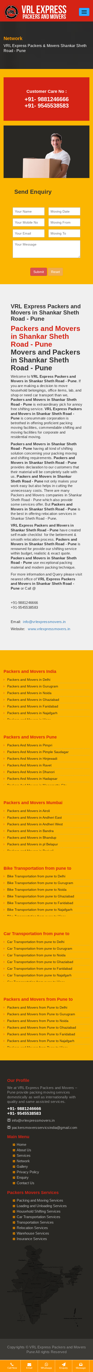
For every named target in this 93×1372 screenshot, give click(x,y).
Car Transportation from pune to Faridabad (39, 968)
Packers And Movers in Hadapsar (32, 778)
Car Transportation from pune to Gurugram (39, 948)
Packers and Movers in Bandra (30, 831)
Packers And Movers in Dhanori (31, 772)
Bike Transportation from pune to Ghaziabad (40, 896)
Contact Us (25, 1183)
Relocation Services (32, 1228)
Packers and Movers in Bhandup (31, 837)
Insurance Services (32, 1239)
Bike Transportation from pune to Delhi (36, 876)
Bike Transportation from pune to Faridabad (40, 903)
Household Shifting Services (39, 1211)
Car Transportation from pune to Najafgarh (39, 975)
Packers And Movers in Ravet (29, 765)
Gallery (22, 1166)
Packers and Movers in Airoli (28, 811)
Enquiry (23, 1177)
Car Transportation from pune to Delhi (35, 942)
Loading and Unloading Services (42, 1206)
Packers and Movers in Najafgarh (32, 713)
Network (23, 1161)
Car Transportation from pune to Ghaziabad (40, 962)
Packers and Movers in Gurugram (32, 686)
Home (21, 1144)
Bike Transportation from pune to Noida (37, 889)
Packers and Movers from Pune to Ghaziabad (41, 1027)
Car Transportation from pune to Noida (36, 955)
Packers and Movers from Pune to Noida (37, 1021)
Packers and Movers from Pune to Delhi (37, 1007)
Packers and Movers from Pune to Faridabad (41, 1034)
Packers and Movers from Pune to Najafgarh (40, 1041)
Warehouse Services (33, 1233)
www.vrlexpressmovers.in (49, 629)
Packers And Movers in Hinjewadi (32, 758)
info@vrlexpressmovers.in (44, 622)
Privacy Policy (28, 1172)
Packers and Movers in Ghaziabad (33, 700)
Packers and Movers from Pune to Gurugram (41, 1014)
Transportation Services (35, 1222)
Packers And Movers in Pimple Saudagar (38, 752)
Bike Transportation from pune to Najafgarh (39, 909)
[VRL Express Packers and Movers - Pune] (36, 12)
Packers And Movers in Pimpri (29, 745)
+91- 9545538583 (47, 105)
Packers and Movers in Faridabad (32, 706)
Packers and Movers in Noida (29, 693)
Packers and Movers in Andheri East (34, 817)
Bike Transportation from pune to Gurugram (40, 883)
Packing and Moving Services (40, 1200)
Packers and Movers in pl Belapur (32, 844)
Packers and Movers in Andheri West (35, 824)
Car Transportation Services (38, 1217)
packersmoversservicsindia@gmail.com (45, 1128)
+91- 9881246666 (47, 99)
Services (24, 1155)
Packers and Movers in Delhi (28, 679)
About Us (24, 1150)
